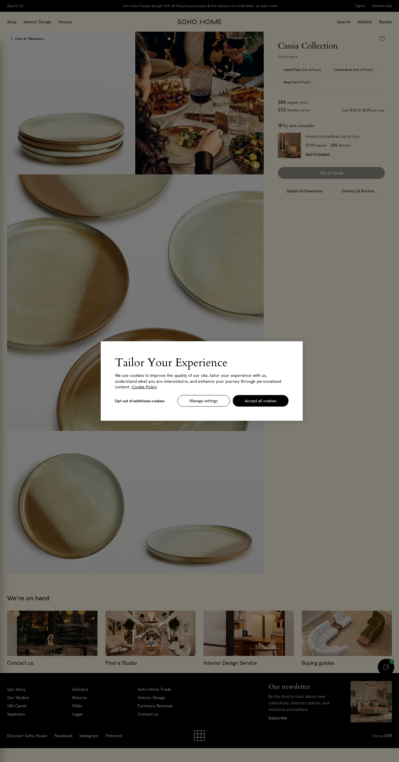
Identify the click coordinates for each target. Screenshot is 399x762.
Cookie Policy (144, 387)
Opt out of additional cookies (140, 401)
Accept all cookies (260, 400)
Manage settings (204, 400)
